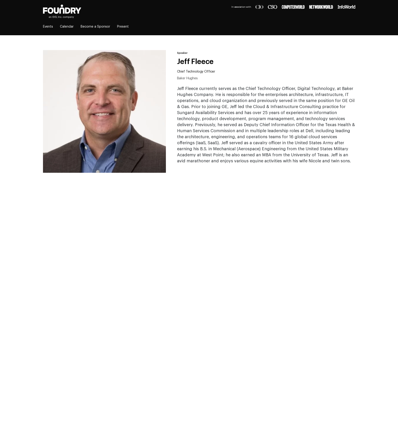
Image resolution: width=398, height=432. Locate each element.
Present (123, 26)
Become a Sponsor (95, 26)
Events (48, 26)
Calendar (67, 26)
